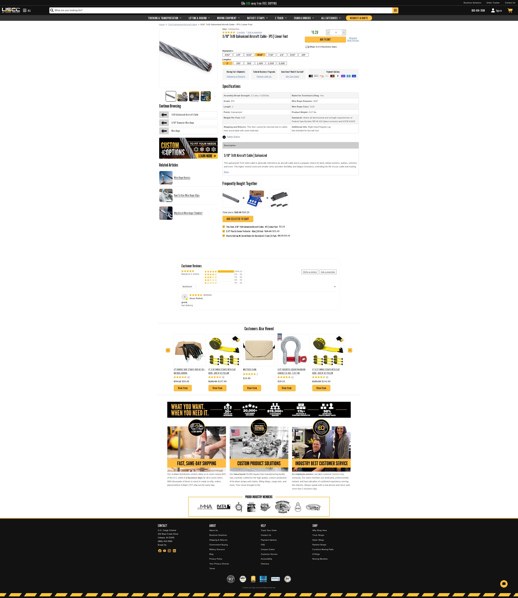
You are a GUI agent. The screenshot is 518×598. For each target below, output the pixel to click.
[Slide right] (215, 96)
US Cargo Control (255, 587)
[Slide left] (162, 96)
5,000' (282, 63)
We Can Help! (292, 76)
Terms (212, 568)
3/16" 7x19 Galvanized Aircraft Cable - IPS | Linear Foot (226, 24)
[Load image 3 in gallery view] (194, 96)
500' (249, 63)
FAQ (263, 545)
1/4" (282, 55)
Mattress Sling (249, 369)
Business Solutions (472, 3)
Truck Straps (318, 535)
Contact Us (510, 3)
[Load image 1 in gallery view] (171, 96)
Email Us (162, 545)
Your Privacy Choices (219, 564)
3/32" (227, 55)
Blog (211, 554)
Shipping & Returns (236, 76)
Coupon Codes (268, 549)
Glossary (265, 564)
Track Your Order (269, 530)
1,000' (260, 63)
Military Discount (217, 549)
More (226, 172)
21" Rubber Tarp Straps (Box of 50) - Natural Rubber (189, 371)
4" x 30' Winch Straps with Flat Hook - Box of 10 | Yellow (222, 371)
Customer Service (269, 554)
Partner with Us (264, 76)
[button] (229, 32)
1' (227, 63)
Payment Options (269, 540)
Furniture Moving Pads (323, 549)
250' (238, 63)
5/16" (293, 55)
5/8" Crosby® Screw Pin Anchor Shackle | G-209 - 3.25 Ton (291, 371)
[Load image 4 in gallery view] (206, 96)
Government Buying (218, 545)
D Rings (316, 554)
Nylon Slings (318, 540)
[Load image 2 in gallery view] (182, 96)
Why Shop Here (319, 530)
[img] (196, 295)
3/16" (260, 55)
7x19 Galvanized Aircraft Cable (182, 24)
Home (162, 24)
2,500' (271, 63)
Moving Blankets (320, 559)
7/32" (271, 55)
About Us (213, 530)
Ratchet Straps (319, 545)
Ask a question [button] (328, 272)
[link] (245, 231)
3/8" (303, 55)
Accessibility (266, 559)
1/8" (238, 55)
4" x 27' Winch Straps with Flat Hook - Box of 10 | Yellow (326, 371)
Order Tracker (493, 3)
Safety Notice (233, 136)
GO (395, 10)
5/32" (249, 55)
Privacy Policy (215, 559)
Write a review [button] (310, 272)
